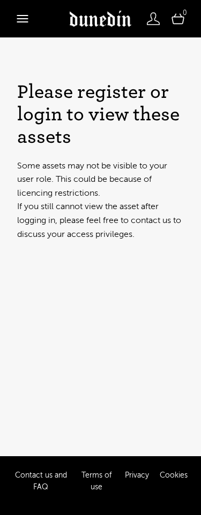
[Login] (153, 18)
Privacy (137, 475)
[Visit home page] (100, 18)
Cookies (174, 475)
